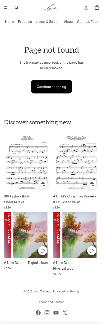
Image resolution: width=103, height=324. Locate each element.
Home (9, 22)
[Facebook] (38, 313)
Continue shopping (51, 87)
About (68, 22)
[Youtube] (56, 313)
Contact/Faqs (87, 22)
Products (25, 22)
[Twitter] (65, 313)
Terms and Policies (51, 302)
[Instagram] (47, 313)
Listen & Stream (48, 22)
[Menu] (6, 7)
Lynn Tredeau (42, 291)
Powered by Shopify (66, 291)
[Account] (86, 7)
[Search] (16, 7)
